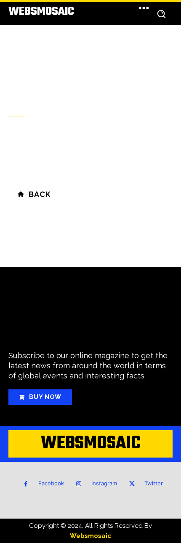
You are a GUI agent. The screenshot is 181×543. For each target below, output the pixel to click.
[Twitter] (132, 483)
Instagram (104, 483)
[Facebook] (26, 483)
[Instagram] (79, 483)
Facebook (51, 483)
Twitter (153, 483)
